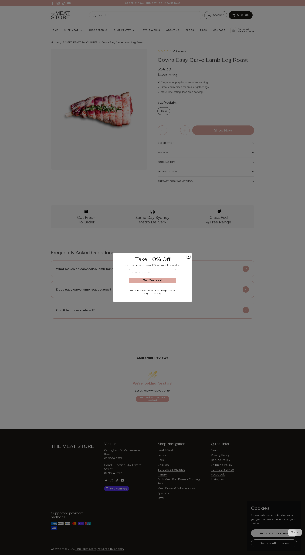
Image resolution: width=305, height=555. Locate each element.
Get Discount (152, 280)
